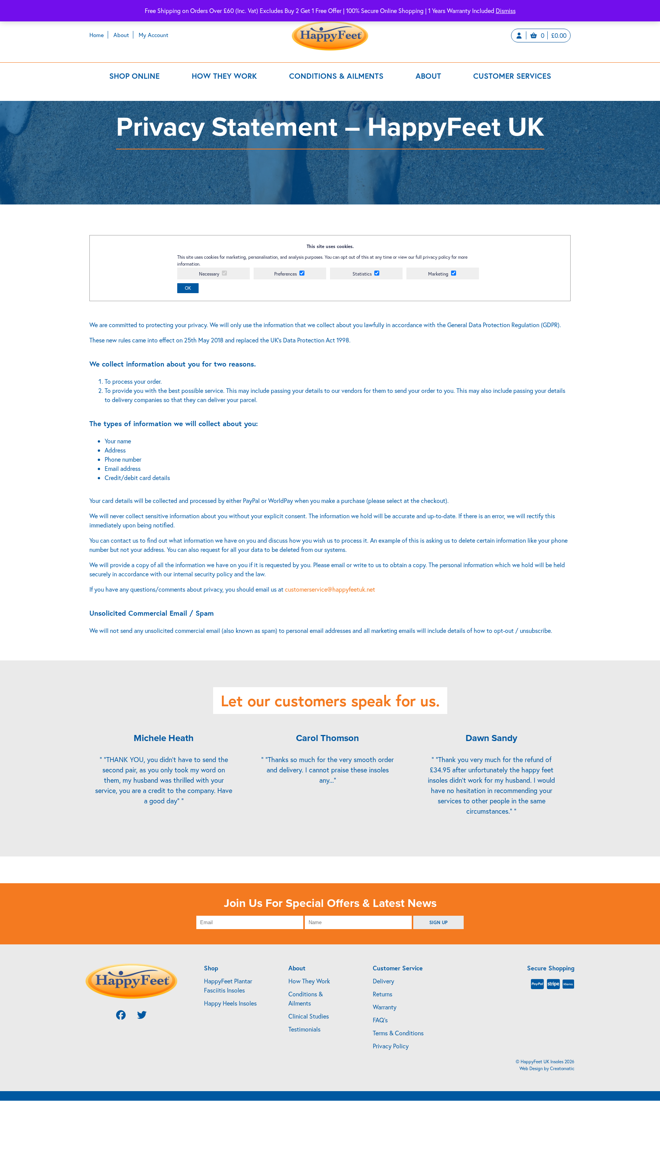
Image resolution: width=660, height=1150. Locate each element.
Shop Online (134, 76)
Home (96, 35)
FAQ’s (380, 1020)
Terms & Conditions (398, 1033)
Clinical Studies (308, 1016)
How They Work (224, 76)
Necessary (209, 274)
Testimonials (304, 1029)
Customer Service (398, 968)
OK (188, 288)
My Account (153, 35)
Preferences (285, 274)
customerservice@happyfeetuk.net (330, 589)
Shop (211, 968)
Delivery (383, 981)
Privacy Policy (391, 1046)
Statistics (362, 274)
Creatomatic (562, 1068)
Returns (382, 994)
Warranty (384, 1007)
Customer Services (512, 76)
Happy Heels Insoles (230, 1003)
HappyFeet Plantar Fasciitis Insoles (228, 985)
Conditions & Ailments (336, 76)
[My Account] (520, 35)
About (121, 35)
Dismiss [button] (506, 10)
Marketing (438, 274)
